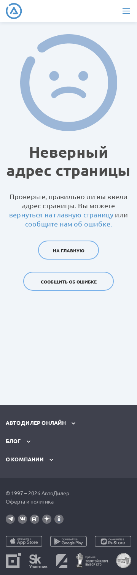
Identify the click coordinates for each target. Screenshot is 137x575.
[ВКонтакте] (22, 519)
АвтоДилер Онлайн (36, 423)
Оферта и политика (30, 502)
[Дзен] (46, 519)
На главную (68, 250)
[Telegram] (10, 519)
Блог (13, 441)
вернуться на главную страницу (61, 215)
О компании (25, 459)
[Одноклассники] (59, 519)
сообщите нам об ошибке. (68, 224)
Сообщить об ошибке (69, 281)
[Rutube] (34, 519)
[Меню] (126, 11)
